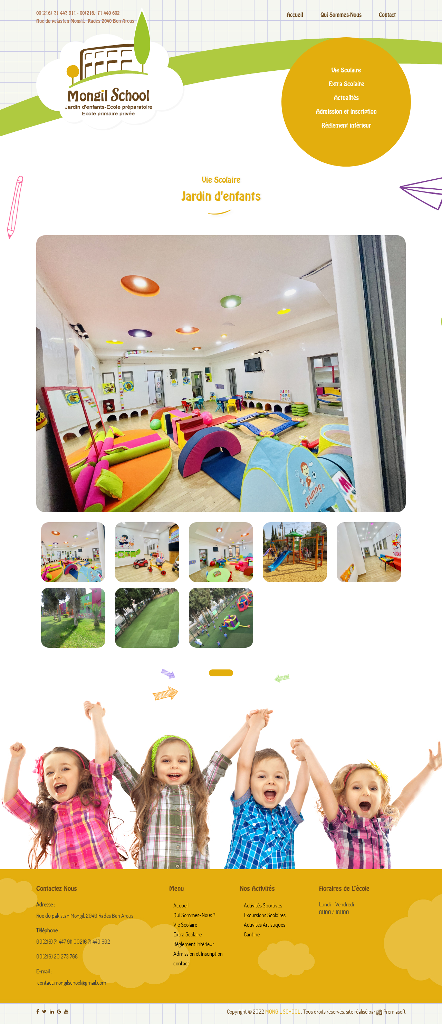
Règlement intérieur (346, 125)
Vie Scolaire (346, 70)
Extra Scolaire (346, 84)
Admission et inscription (346, 111)
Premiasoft (394, 1011)
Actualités (346, 97)
